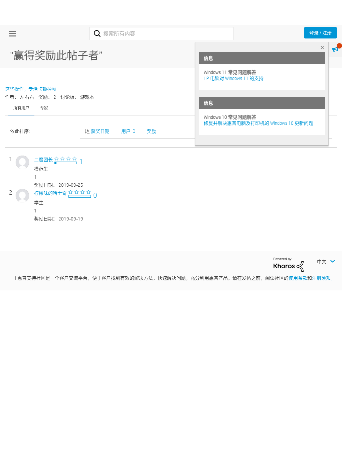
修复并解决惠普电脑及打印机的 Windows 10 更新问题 (258, 123)
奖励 (151, 131)
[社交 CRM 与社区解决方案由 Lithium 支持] (289, 264)
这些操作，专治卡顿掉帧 (30, 89)
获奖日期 (100, 131)
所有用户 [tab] (21, 107)
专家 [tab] (44, 107)
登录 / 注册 (320, 33)
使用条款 (298, 278)
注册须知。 (323, 278)
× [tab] (322, 47)
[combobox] (161, 33)
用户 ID (128, 131)
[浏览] (10, 33)
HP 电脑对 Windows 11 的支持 (234, 78)
